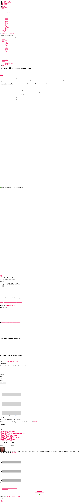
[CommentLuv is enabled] (5, 385)
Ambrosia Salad (5, 489)
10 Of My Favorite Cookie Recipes (8, 485)
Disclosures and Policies (39, 492)
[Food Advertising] (39, 494)
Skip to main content (6, 1)
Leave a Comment (3, 71)
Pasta (13, 361)
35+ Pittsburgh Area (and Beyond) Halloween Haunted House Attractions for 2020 (17, 487)
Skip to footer (4, 4)
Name (1, 376)
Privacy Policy (39, 491)
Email (1, 378)
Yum (1, 276)
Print (1, 275)
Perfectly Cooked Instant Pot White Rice (9, 488)
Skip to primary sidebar (6, 3)
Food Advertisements (11, 415)
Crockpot (10, 361)
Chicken (6, 361)
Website (1, 380)
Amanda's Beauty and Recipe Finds (13, 496)
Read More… (14, 452)
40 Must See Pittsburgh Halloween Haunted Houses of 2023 (13, 484)
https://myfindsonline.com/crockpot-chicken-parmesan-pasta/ (11, 302)
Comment (2, 374)
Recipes (16, 361)
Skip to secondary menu (6, 2)
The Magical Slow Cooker (10, 305)
